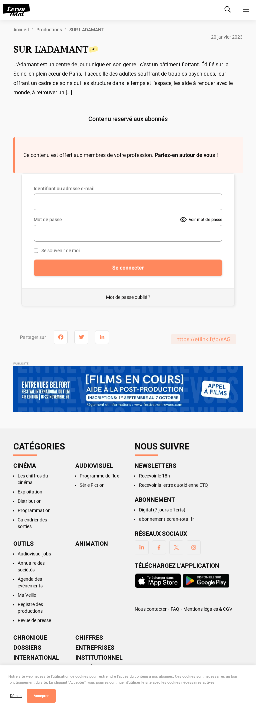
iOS (158, 580)
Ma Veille (27, 595)
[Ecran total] (16, 10)
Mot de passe (48, 219)
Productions (49, 29)
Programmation (34, 510)
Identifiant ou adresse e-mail (64, 188)
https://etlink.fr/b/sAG (203, 339)
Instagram (194, 547)
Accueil (21, 29)
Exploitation (30, 491)
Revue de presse (34, 620)
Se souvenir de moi (60, 250)
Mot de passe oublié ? (128, 297)
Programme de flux (99, 475)
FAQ (175, 609)
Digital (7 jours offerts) (162, 509)
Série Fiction (92, 485)
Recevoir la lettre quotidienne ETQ (173, 485)
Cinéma (24, 465)
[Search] (227, 9)
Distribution (30, 501)
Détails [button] (16, 696)
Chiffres (89, 637)
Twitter (176, 547)
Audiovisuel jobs (34, 553)
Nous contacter (151, 609)
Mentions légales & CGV (207, 609)
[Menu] (246, 9)
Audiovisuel (94, 465)
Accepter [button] (41, 696)
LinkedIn (142, 547)
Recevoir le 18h (154, 475)
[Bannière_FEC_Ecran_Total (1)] (128, 390)
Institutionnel (98, 657)
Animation (91, 543)
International (36, 657)
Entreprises (94, 647)
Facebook (159, 547)
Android (206, 580)
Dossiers (27, 647)
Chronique (30, 637)
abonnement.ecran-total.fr (166, 519)
